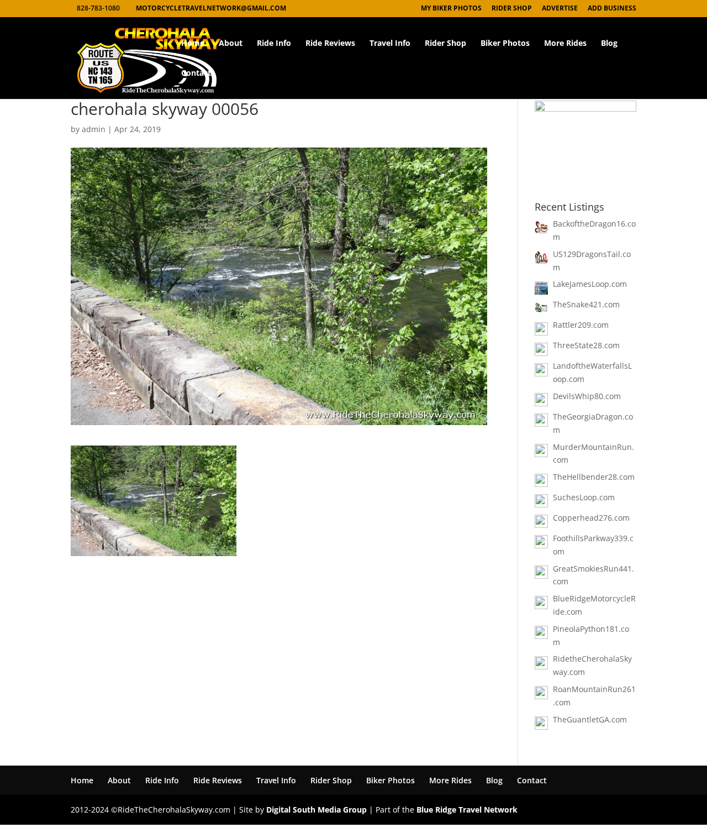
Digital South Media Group (316, 809)
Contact (196, 73)
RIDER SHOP (512, 9)
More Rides (565, 43)
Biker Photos (505, 43)
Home (192, 43)
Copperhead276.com (591, 517)
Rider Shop (445, 43)
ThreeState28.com (586, 345)
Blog (609, 43)
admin (93, 129)
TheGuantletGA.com (590, 719)
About (230, 43)
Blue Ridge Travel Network (467, 809)
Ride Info (274, 43)
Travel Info (390, 43)
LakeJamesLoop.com (590, 284)
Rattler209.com (581, 325)
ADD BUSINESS (612, 9)
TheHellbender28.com (594, 477)
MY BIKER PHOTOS (451, 9)
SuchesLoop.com (584, 497)
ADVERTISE (560, 9)
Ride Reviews (330, 43)
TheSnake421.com (586, 304)
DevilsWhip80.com (587, 396)
